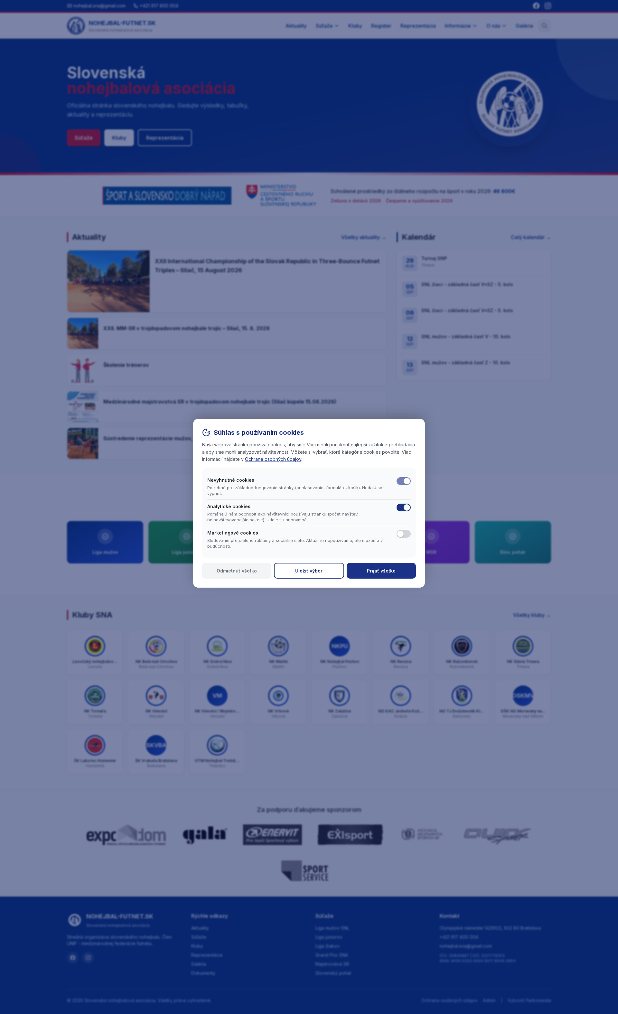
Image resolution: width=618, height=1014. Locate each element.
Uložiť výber (309, 570)
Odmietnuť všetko (237, 570)
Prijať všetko (381, 570)
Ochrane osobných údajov (273, 459)
